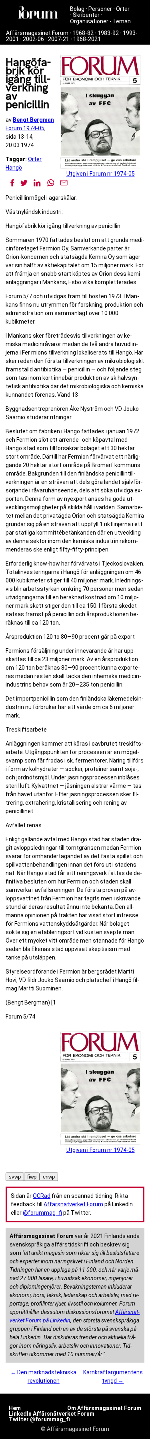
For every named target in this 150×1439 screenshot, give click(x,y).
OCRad (41, 1196)
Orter (123, 9)
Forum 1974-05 (25, 128)
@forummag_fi (42, 1212)
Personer (100, 9)
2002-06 (33, 39)
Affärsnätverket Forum (73, 1204)
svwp (15, 1177)
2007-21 (58, 39)
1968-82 (83, 33)
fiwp (31, 1177)
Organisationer (89, 21)
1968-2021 (87, 39)
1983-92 (108, 33)
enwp (49, 1177)
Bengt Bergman (33, 120)
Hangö (14, 167)
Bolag (77, 9)
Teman (121, 21)
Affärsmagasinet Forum (37, 33)
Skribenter (86, 15)
